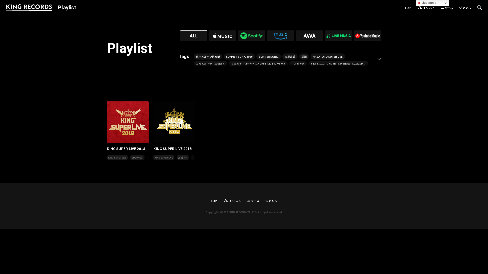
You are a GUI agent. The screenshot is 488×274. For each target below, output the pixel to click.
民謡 (304, 56)
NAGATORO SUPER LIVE (328, 56)
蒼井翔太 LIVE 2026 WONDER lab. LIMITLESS (258, 64)
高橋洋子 (182, 157)
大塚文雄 (290, 56)
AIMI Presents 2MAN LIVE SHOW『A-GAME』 (338, 64)
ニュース (447, 7)
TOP (408, 7)
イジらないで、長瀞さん (210, 64)
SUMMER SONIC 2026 (239, 56)
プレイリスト (426, 7)
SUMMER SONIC (269, 56)
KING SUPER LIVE (117, 157)
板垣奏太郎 (137, 157)
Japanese (429, 2)
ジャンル (465, 7)
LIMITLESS (298, 64)
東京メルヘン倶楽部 (208, 56)
